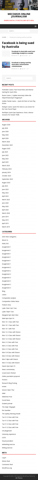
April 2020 (5, 210)
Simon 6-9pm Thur (8, 390)
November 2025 (7, 145)
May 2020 (5, 206)
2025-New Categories (9, 237)
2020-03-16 (16, 55)
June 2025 (5, 155)
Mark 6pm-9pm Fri (8, 318)
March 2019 (6, 227)
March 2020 (6, 213)
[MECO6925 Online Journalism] (19, 9)
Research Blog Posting (9, 383)
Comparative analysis (9, 298)
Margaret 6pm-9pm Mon (10, 315)
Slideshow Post (7, 397)
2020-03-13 (16, 68)
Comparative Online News (10, 301)
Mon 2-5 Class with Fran (10, 342)
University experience (9, 434)
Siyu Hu (23, 68)
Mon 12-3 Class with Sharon (11, 332)
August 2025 (6, 148)
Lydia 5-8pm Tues (8, 312)
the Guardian (6, 410)
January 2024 (6, 172)
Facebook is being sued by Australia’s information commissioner (21, 64)
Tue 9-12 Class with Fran (10, 417)
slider (3, 393)
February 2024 (6, 169)
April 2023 (5, 196)
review (4, 386)
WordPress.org (7, 468)
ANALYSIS (5, 243)
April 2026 (5, 138)
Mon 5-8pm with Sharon (10, 359)
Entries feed (6, 461)
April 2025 (5, 162)
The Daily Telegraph (8, 407)
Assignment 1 (6, 247)
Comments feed (7, 464)
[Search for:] (19, 31)
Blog (3, 291)
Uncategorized (7, 431)
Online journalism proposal (11, 376)
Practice (4, 380)
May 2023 (5, 193)
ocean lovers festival (9, 373)
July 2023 (5, 186)
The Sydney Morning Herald (11, 414)
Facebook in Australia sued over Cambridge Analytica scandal (23, 52)
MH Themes (19, 478)
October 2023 (6, 176)
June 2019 (5, 217)
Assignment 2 (6, 267)
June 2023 (5, 189)
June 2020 (5, 203)
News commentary (8, 369)
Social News (6, 400)
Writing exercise (7, 448)
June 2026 (5, 131)
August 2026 (6, 125)
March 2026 (6, 142)
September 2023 (7, 179)
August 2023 (6, 183)
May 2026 (5, 135)
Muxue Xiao (24, 55)
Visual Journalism (7, 441)
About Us (5, 240)
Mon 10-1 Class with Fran (10, 322)
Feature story (6, 305)
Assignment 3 (6, 274)
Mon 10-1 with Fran (8, 329)
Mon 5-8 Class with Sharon (11, 352)
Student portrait (7, 403)
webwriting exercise (8, 444)
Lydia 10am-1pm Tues (9, 308)
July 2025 (5, 152)
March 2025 (6, 165)
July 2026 (5, 128)
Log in (4, 458)
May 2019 (5, 220)
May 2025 (5, 159)
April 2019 (5, 223)
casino (4, 295)
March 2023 (6, 200)
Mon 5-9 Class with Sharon (11, 363)
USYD (4, 438)
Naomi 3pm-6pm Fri (8, 366)
